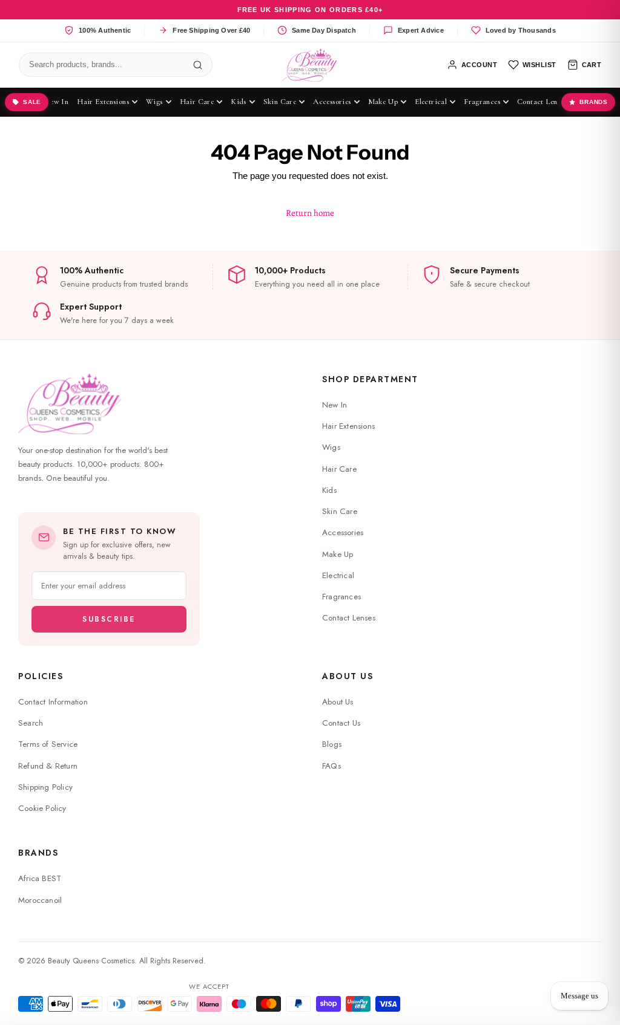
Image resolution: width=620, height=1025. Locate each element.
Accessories (342, 532)
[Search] (198, 64)
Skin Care (339, 511)
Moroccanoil (40, 900)
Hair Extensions (348, 426)
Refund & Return (48, 766)
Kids (329, 490)
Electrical (338, 575)
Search (30, 723)
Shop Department (370, 379)
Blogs (331, 744)
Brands (593, 102)
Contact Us (341, 723)
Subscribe (109, 619)
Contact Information (53, 702)
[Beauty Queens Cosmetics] (310, 65)
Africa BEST (39, 878)
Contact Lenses (348, 617)
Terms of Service (48, 744)
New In (334, 405)
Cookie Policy (42, 808)
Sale (32, 102)
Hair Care (339, 469)
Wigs (331, 447)
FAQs (331, 766)
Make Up (337, 554)
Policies (40, 676)
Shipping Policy (45, 787)
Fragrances (341, 596)
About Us (347, 676)
